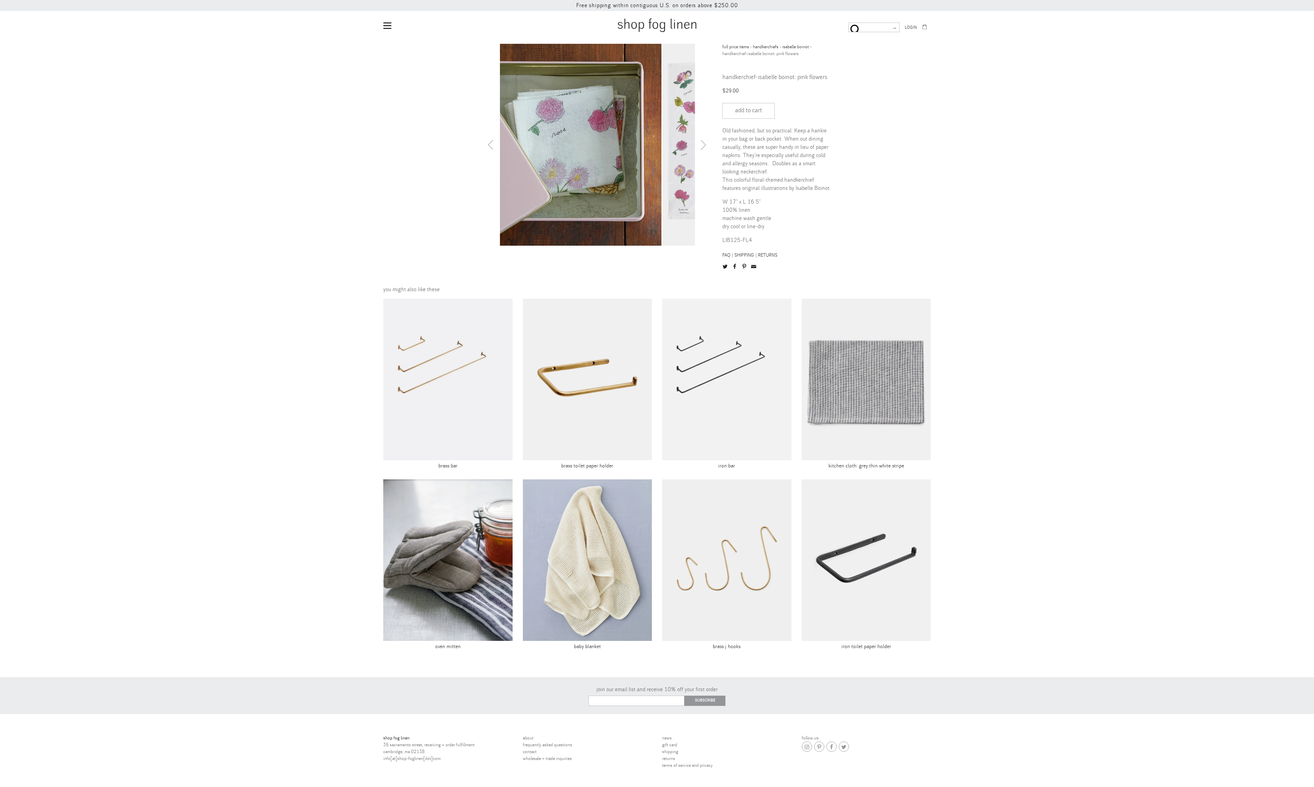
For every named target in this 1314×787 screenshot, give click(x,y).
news (667, 738)
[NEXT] (703, 145)
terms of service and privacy (687, 765)
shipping (744, 255)
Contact (530, 751)
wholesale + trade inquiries (547, 758)
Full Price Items (735, 47)
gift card (669, 745)
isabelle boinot (795, 47)
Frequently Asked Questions (547, 745)
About (528, 738)
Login (911, 27)
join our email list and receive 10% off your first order (657, 689)
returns (767, 255)
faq (726, 255)
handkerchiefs (765, 47)
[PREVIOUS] (490, 145)
